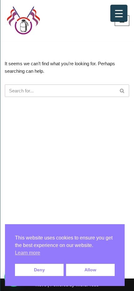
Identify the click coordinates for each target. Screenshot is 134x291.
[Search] (122, 90)
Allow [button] (90, 269)
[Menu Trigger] (118, 13)
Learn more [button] (27, 252)
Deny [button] (39, 269)
